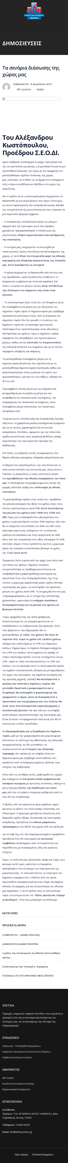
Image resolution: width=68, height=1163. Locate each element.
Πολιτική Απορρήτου (42, 1154)
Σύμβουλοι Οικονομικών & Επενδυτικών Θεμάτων (26, 1051)
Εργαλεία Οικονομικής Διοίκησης (18, 1083)
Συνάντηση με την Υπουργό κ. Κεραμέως (25, 966)
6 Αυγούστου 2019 (41, 84)
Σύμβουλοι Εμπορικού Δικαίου (17, 1057)
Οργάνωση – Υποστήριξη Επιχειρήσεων (21, 1045)
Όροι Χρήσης (21, 1154)
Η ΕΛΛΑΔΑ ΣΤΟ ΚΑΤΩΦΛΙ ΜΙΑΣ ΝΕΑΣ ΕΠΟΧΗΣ (28, 975)
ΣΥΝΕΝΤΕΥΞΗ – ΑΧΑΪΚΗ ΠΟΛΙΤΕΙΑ (21, 934)
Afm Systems (24, 89)
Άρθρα (40, 89)
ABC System (8, 1077)
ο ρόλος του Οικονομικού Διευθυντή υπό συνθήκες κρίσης (31, 955)
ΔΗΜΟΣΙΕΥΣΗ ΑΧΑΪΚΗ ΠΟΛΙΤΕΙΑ (20, 944)
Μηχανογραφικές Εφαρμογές (16, 1089)
